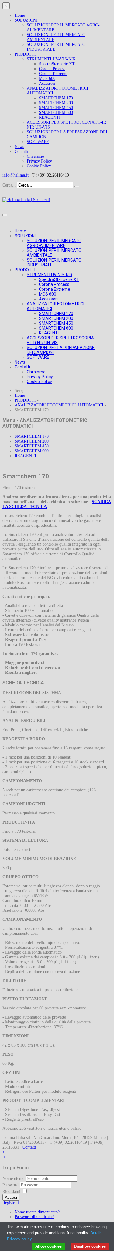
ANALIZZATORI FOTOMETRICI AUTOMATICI (59, 405)
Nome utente (13, 1178)
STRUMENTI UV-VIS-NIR (51, 59)
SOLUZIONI (26, 20)
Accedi (11, 1197)
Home (20, 15)
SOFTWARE (38, 141)
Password (11, 1185)
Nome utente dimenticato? (37, 1212)
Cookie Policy (39, 166)
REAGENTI (49, 117)
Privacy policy (19, 1239)
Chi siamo (35, 156)
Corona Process (52, 69)
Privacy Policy (39, 161)
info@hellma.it (15, 175)
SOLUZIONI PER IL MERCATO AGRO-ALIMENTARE (54, 243)
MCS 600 (47, 78)
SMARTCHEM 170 (56, 98)
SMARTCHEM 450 (56, 107)
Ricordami (11, 1191)
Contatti (21, 151)
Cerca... (9, 185)
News (19, 146)
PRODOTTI (25, 54)
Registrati (10, 1203)
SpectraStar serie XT (57, 64)
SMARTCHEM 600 (56, 112)
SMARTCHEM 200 (56, 103)
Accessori (47, 83)
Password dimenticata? (34, 1217)
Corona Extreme (53, 73)
